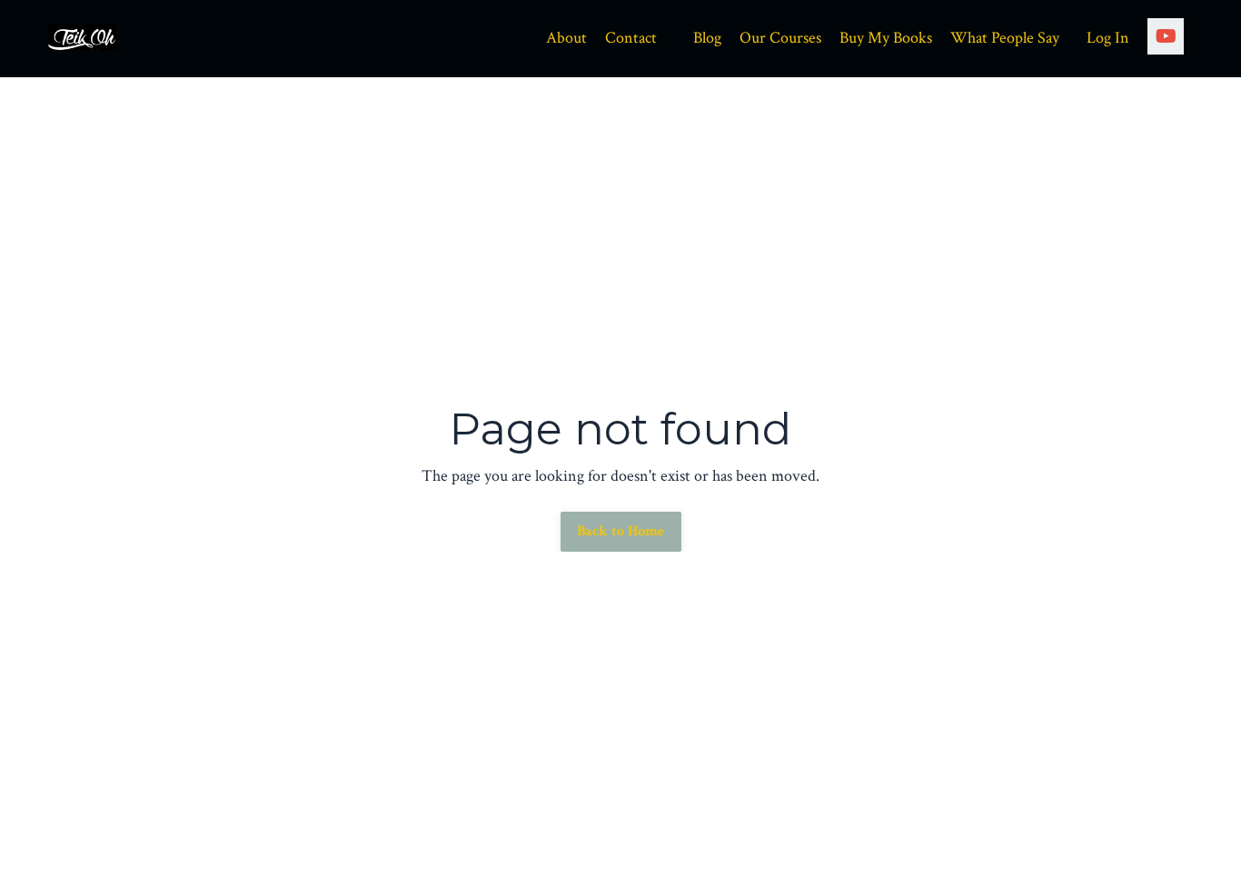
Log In (1108, 37)
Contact (631, 37)
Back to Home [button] (621, 531)
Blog (707, 37)
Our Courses (780, 37)
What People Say (1004, 37)
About (566, 37)
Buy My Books (885, 37)
